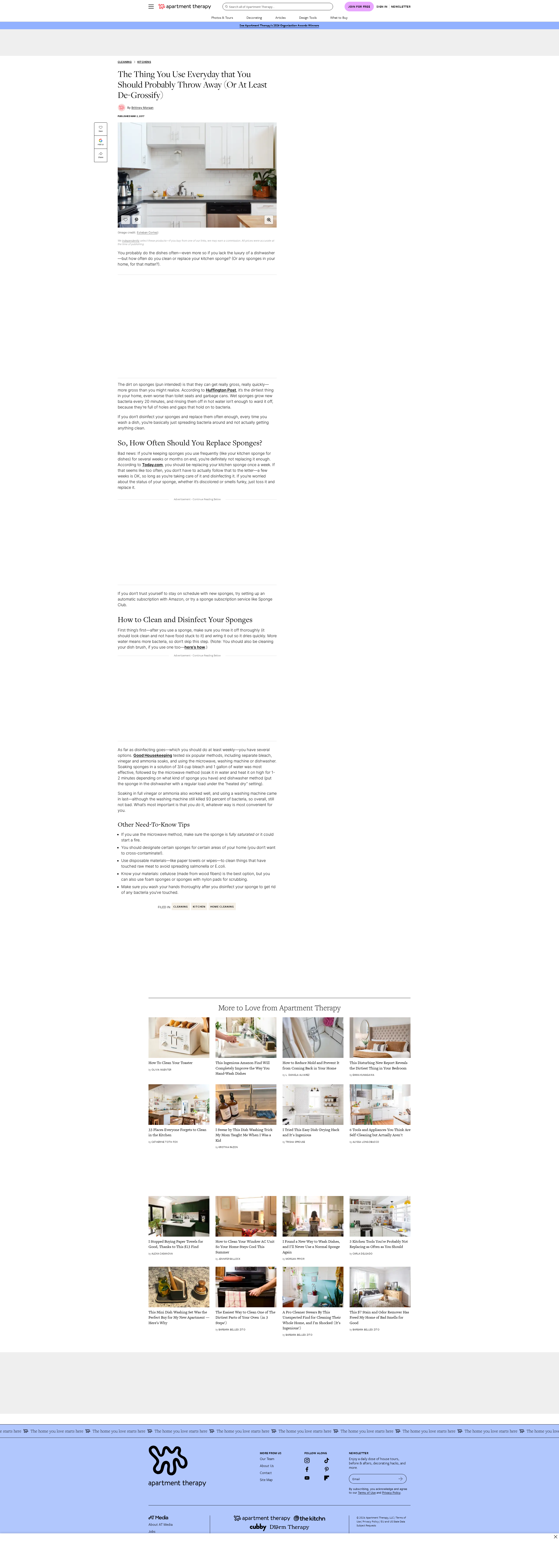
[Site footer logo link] (201, 1464)
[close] (555, 1536)
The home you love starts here (69, 1431)
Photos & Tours (222, 17)
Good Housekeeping (152, 755)
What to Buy (339, 17)
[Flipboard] (326, 1478)
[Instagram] (307, 1460)
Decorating (254, 17)
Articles (280, 17)
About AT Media (160, 1524)
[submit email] (401, 1479)
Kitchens (144, 61)
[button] (268, 219)
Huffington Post (221, 390)
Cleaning (125, 61)
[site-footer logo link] (158, 1518)
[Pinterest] (326, 1469)
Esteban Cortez (147, 232)
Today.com (152, 464)
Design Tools (308, 17)
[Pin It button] (136, 219)
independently (131, 240)
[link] (178, 1062)
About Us (267, 1465)
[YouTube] (307, 1478)
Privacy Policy (391, 1492)
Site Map (266, 1479)
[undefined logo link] (185, 6)
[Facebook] (307, 1469)
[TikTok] (326, 1460)
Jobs (151, 1531)
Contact (266, 1472)
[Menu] (151, 6)
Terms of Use (367, 1492)
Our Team (267, 1458)
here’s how (195, 647)
